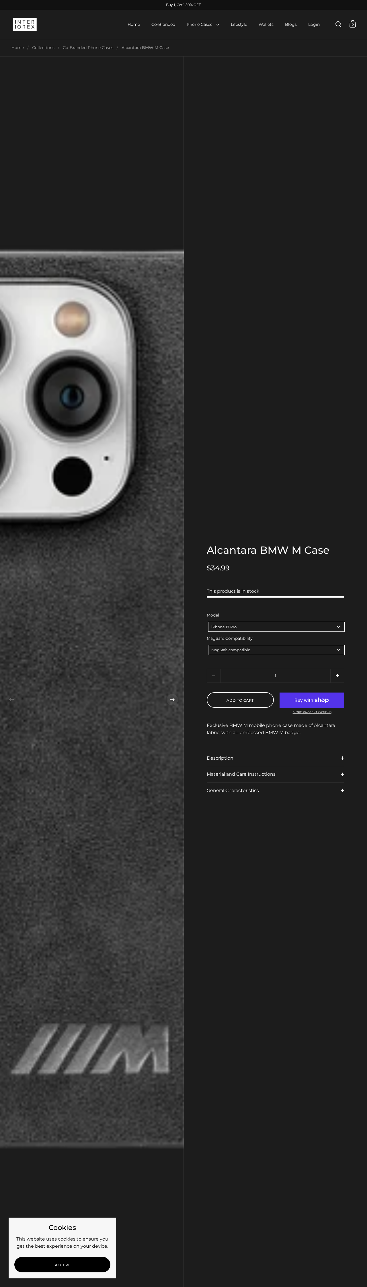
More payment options (312, 712)
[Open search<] (338, 24)
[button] (11, 699)
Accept (62, 1265)
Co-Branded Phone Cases (88, 47)
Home (17, 47)
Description (220, 758)
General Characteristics (233, 790)
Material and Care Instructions (241, 774)
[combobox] (276, 627)
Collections (43, 47)
